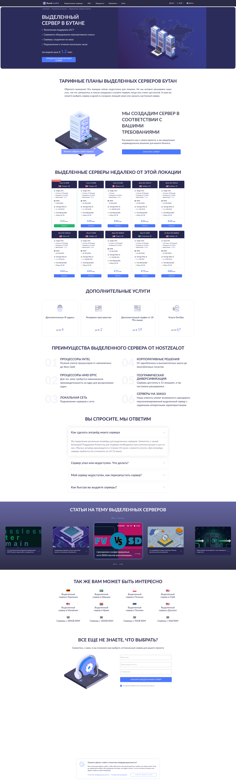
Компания (113, 3)
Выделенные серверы (74, 3)
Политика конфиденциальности (98, 775)
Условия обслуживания (119, 775)
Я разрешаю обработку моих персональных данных (139, 685)
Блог (123, 3)
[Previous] (115, 564)
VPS (89, 3)
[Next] (121, 564)
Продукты (100, 3)
